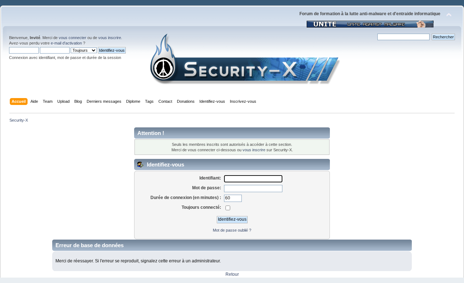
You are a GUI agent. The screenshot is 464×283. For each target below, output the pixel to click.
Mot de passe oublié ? (232, 230)
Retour (232, 274)
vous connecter (72, 37)
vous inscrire (109, 37)
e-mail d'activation (66, 43)
